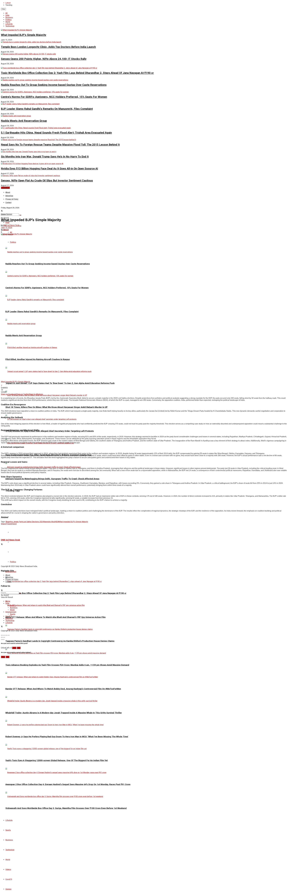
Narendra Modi (49, 522)
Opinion (8, 889)
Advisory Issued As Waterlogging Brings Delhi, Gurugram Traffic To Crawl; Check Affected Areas (52, 479)
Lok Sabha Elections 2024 (33, 522)
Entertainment (10, 612)
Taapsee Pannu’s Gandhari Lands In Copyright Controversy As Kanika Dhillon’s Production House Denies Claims (59, 641)
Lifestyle (9, 24)
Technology (9, 26)
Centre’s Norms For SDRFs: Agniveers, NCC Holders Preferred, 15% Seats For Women (54, 96)
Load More (5, 188)
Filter (3, 9)
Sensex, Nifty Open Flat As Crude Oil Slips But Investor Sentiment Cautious (47, 180)
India (7, 15)
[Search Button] (20, 593)
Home (3, 214)
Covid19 (8, 879)
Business (9, 17)
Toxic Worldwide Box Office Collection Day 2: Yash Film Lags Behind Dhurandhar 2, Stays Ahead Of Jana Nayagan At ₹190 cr (77, 72)
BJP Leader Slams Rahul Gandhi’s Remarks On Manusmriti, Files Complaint (47, 108)
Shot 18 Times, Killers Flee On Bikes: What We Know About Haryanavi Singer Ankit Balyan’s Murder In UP (56, 407)
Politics (8, 20)
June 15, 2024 (6, 228)
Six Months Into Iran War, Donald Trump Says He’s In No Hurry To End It (45, 156)
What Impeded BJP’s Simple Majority (23, 34)
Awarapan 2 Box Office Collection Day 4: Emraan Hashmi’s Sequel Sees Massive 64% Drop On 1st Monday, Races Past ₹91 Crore (67, 784)
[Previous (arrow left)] (2, 637)
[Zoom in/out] (8, 635)
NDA (57, 522)
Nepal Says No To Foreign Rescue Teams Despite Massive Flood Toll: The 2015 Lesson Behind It (60, 144)
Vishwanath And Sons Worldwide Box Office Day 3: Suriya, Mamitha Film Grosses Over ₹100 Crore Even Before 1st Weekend (66, 808)
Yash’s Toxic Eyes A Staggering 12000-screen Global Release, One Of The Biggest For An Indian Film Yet (56, 760)
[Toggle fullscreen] (6, 635)
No (19, 648)
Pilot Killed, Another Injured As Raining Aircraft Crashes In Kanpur (37, 359)
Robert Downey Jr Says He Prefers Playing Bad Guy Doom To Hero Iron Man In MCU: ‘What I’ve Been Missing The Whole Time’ (66, 736)
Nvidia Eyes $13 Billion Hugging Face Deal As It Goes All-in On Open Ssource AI (49, 168)
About (7, 192)
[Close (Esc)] (2, 635)
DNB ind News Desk (11, 225)
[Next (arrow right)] (4, 637)
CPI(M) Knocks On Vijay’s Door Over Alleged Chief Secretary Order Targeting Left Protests (49, 431)
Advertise (9, 577)
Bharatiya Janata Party (14, 522)
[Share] (4, 635)
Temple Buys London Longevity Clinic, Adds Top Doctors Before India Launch (48, 46)
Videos (8, 869)
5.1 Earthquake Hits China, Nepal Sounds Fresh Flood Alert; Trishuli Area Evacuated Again (56, 132)
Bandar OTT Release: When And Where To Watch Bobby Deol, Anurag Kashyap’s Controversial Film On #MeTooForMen (63, 689)
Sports (8, 830)
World (7, 22)
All (6, 13)
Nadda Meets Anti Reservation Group (24, 120)
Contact (8, 581)
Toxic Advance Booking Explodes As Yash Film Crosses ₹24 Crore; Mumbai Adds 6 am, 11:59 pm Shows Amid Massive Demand (67, 665)
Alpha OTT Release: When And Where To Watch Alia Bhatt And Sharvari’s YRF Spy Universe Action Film (55, 617)
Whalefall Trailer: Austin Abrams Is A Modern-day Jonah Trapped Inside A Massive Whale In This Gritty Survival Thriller (63, 713)
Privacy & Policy (11, 579)
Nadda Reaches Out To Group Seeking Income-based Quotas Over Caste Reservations (54, 84)
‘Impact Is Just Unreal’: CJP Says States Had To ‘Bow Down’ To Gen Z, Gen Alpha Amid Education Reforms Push (60, 383)
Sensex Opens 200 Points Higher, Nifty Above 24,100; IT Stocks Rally (43, 58)
